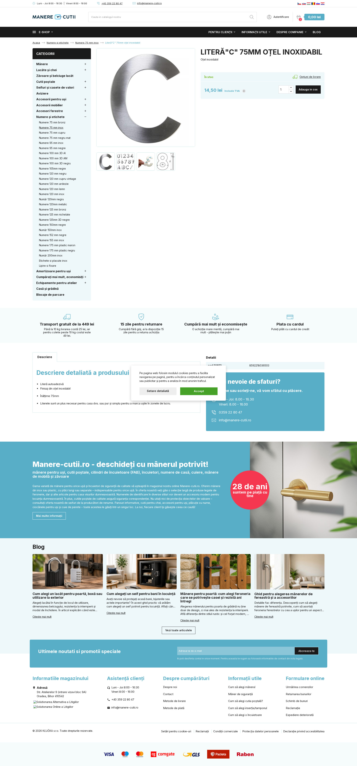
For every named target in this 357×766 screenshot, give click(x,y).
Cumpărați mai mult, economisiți (59, 277)
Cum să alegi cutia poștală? (245, 701)
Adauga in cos (308, 89)
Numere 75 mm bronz (52, 122)
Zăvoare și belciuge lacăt (54, 76)
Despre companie (289, 32)
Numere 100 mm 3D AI (52, 153)
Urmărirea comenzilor (299, 687)
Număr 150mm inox (50, 230)
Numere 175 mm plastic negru (57, 250)
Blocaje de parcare (50, 294)
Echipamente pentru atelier (56, 283)
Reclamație (293, 708)
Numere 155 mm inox (51, 240)
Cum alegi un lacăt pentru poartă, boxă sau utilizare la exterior (67, 595)
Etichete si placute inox (53, 260)
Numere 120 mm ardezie (54, 183)
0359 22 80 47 (230, 412)
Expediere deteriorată (299, 715)
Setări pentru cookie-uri (176, 731)
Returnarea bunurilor (298, 694)
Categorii (45, 54)
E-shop (44, 32)
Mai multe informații (49, 515)
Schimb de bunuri (297, 701)
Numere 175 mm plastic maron (57, 245)
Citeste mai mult (42, 616)
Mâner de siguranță (240, 694)
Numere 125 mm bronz (52, 209)
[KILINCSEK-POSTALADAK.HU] (309, 3)
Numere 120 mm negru (52, 173)
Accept (199, 391)
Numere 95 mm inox (51, 142)
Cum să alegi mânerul (241, 687)
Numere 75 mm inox (51, 127)
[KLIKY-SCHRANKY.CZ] (299, 3)
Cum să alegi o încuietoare (245, 715)
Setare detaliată (158, 391)
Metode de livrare (174, 701)
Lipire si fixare (47, 265)
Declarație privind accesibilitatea (303, 731)
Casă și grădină (47, 289)
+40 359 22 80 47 (112, 3)
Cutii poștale (45, 82)
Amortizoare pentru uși (53, 271)
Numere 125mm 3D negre (54, 219)
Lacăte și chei (46, 70)
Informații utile (254, 32)
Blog (317, 32)
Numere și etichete (50, 117)
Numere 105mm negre (52, 168)
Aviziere (42, 93)
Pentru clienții (220, 32)
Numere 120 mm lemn (52, 189)
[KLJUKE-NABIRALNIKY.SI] (318, 3)
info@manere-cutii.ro (149, 3)
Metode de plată (173, 708)
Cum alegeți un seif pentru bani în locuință (141, 594)
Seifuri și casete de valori (55, 87)
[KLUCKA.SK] (304, 3)
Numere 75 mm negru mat (54, 137)
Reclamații (202, 731)
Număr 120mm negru (51, 199)
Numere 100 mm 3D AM (53, 158)
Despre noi (170, 687)
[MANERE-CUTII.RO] (313, 3)
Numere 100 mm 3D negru (55, 163)
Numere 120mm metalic (53, 204)
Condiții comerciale (225, 731)
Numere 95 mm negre (52, 148)
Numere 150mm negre (52, 224)
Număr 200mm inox (50, 255)
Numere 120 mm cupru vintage (57, 178)
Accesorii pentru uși (51, 99)
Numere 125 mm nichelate (54, 214)
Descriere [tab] (44, 357)
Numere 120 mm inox (51, 194)
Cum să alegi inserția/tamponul (247, 708)
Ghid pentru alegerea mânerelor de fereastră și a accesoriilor (283, 596)
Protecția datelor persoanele (260, 731)
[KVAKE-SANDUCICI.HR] (322, 3)
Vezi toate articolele (178, 630)
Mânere (42, 64)
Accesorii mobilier (49, 105)
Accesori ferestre (49, 111)
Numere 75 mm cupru (52, 132)
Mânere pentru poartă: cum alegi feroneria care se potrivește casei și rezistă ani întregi (215, 597)
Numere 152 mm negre (52, 235)
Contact (168, 694)
